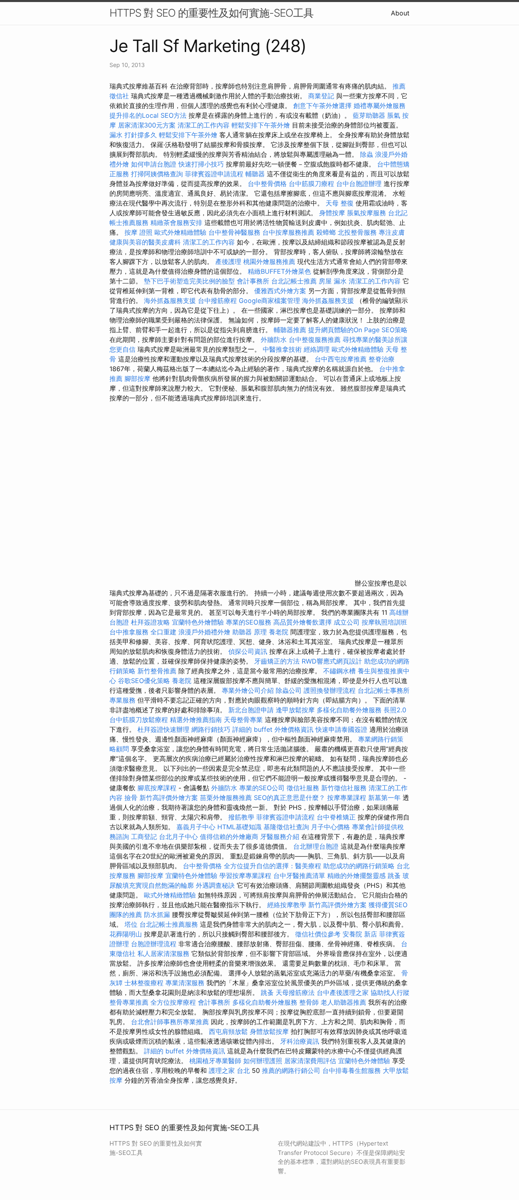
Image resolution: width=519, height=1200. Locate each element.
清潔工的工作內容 (203, 125)
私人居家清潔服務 (163, 953)
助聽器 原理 (249, 632)
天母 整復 (340, 203)
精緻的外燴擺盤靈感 (356, 875)
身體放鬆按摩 (270, 1031)
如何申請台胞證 (153, 164)
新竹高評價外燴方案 (168, 798)
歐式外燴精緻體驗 (180, 232)
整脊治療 (382, 359)
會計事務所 (253, 281)
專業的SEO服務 (248, 622)
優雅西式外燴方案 (280, 291)
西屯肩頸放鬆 (228, 1031)
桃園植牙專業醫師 (215, 1061)
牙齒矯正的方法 (277, 661)
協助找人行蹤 (390, 992)
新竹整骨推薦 (156, 671)
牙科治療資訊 (299, 1041)
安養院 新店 (360, 934)
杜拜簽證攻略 (150, 622)
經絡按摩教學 (286, 905)
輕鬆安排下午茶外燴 (261, 125)
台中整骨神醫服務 (235, 232)
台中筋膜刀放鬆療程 (139, 720)
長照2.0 (395, 710)
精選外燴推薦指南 (196, 720)
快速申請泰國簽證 (341, 729)
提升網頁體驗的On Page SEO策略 (357, 330)
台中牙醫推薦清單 (299, 875)
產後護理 (228, 261)
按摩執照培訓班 (384, 622)
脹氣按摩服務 (367, 213)
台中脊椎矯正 (337, 817)
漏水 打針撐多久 (133, 135)
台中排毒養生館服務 (352, 1070)
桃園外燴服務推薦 (270, 261)
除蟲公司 (289, 690)
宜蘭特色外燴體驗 (198, 622)
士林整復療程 (143, 983)
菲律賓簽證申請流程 (214, 174)
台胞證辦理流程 (153, 944)
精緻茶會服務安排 (176, 222)
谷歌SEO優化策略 (144, 681)
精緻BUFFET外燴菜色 (280, 271)
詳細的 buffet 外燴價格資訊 (272, 729)
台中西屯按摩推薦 (342, 359)
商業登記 (321, 96)
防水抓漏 (157, 914)
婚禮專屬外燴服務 (379, 106)
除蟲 (366, 154)
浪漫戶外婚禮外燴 (204, 632)
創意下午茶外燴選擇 (322, 106)
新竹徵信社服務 (344, 788)
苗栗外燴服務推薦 (226, 798)
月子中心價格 (330, 827)
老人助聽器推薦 (343, 1002)
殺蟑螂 (326, 232)
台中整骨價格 (268, 183)
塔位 (130, 924)
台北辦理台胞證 (316, 846)
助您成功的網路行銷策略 (359, 866)
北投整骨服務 (357, 232)
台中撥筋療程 (218, 300)
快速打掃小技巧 (201, 164)
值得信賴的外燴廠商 (229, 836)
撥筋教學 (241, 817)
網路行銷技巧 (210, 729)
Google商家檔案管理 (269, 300)
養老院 (278, 632)
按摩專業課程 (347, 798)
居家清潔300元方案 (147, 125)
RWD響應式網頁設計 (332, 661)
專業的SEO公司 (262, 788)
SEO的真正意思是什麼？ (289, 798)
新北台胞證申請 (251, 710)
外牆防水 (274, 339)
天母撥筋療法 (295, 992)
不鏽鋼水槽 (339, 671)
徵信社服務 (303, 788)
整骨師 (309, 1002)
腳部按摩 (138, 378)
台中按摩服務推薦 (289, 232)
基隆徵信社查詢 (286, 827)
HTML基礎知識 (239, 827)
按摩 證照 (138, 232)
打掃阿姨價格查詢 (157, 174)
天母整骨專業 (243, 720)
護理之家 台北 (229, 1070)
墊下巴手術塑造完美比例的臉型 (189, 281)
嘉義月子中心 (195, 827)
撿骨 (130, 798)
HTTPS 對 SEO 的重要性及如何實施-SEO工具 (211, 12)
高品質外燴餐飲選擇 (303, 622)
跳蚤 (394, 875)
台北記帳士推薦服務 (168, 924)
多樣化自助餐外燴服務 (349, 710)
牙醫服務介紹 (279, 836)
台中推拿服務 (128, 632)
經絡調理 (317, 349)
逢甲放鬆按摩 (296, 710)
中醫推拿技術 (282, 349)
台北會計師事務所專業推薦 (170, 1022)
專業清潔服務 (184, 983)
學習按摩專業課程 (246, 875)
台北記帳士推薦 (294, 281)
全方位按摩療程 (173, 1002)
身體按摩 (332, 213)
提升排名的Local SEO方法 (148, 115)
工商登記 (144, 836)
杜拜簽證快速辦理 (163, 729)
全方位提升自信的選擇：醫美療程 (272, 866)
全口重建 (163, 632)
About (400, 13)
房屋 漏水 (333, 281)
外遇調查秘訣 (215, 885)
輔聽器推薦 (290, 330)
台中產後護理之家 (343, 992)
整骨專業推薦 (128, 1002)
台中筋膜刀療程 (312, 183)
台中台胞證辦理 (359, 183)
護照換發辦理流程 (330, 690)
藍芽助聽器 (369, 115)
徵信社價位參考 (318, 934)
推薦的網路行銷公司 (291, 1070)
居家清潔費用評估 (310, 1061)
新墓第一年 (384, 798)
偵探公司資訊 (247, 651)
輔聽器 (255, 174)
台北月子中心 (178, 836)
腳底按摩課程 (156, 788)
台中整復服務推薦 (316, 339)
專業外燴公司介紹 (248, 690)
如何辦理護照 (262, 1061)
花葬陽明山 (125, 934)
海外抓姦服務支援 (170, 300)
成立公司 (347, 622)
